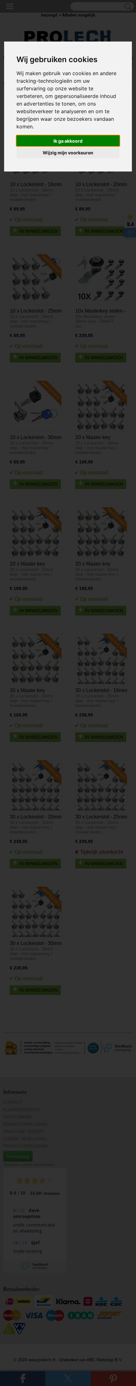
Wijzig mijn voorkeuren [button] (68, 152)
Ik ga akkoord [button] (68, 141)
